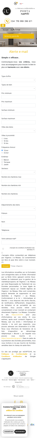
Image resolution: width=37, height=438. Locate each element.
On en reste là (18, 405)
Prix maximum (6, 102)
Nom (3, 222)
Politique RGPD (18, 382)
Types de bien (6, 85)
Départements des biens (10, 205)
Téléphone (5, 230)
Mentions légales (13, 380)
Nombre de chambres (9, 194)
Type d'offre (6, 76)
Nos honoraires (21, 380)
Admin (32, 380)
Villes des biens (7, 127)
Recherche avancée (10, 36)
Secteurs (4, 168)
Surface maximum (8, 118)
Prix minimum (6, 93)
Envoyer (6, 266)
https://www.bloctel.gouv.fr (11, 338)
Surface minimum (8, 110)
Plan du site (4, 380)
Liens (28, 380)
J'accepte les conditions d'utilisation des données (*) (22, 248)
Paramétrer (9, 431)
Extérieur (4, 157)
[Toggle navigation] (2, 25)
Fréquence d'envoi (8, 147)
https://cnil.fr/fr (17, 315)
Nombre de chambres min (11, 185)
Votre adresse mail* (8, 239)
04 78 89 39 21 (21, 21)
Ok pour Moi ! (20, 431)
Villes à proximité (7, 135)
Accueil (5, 30)
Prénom (4, 213)
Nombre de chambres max (11, 177)
